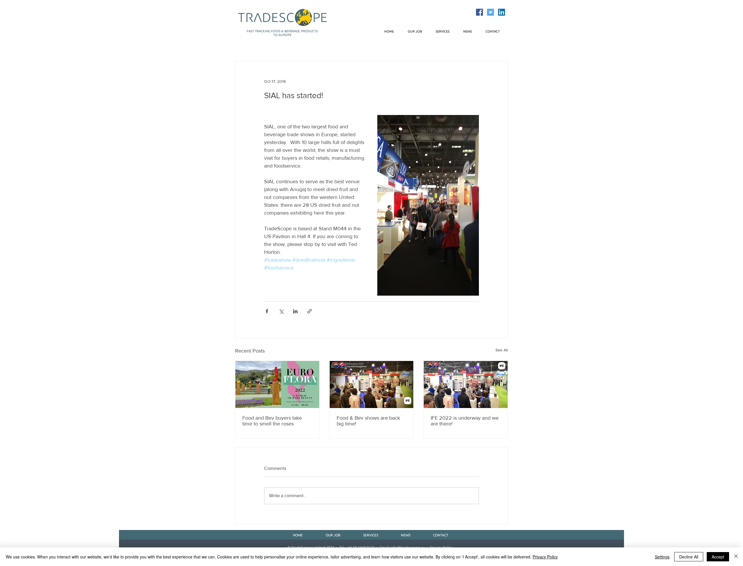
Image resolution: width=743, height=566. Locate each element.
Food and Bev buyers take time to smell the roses (272, 421)
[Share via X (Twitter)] (281, 311)
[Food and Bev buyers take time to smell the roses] (277, 384)
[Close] (736, 556)
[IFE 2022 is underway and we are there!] (466, 384)
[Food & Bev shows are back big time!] (372, 384)
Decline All (688, 557)
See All (501, 350)
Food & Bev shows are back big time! (368, 421)
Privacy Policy (545, 557)
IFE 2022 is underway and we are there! (465, 421)
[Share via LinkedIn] (295, 311)
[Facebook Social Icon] (479, 12)
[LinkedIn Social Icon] (501, 12)
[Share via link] (309, 311)
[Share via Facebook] (267, 311)
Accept (718, 557)
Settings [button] (662, 557)
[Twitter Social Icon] (490, 12)
